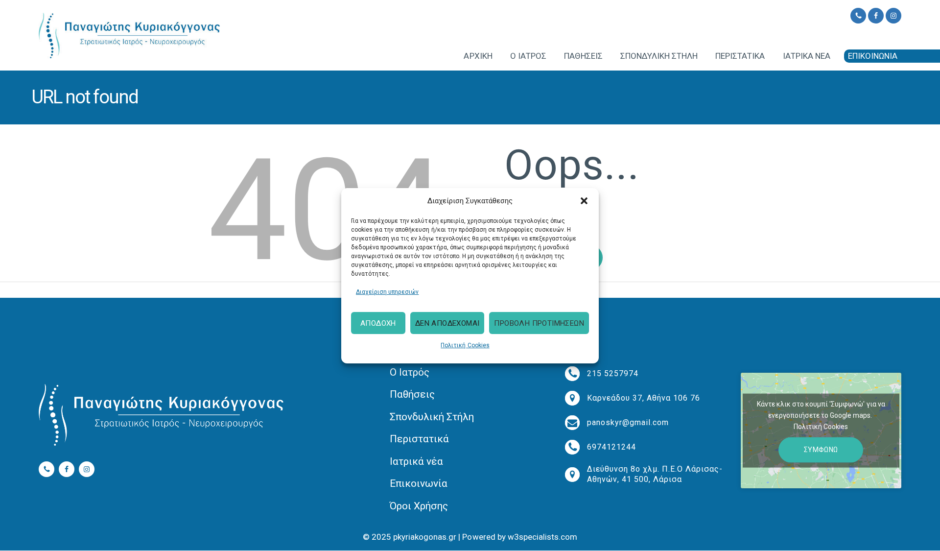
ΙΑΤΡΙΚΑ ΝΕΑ (806, 56)
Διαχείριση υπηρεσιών (387, 291)
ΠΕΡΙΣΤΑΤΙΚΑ (740, 56)
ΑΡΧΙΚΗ (478, 56)
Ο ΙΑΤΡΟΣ (528, 56)
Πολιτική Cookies (465, 345)
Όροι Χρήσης (419, 506)
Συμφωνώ (821, 450)
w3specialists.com (542, 537)
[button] (584, 201)
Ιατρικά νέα (416, 461)
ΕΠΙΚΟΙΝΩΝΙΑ (872, 56)
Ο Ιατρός (409, 372)
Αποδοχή (378, 323)
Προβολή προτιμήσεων (539, 323)
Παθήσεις (412, 394)
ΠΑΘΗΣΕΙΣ (583, 56)
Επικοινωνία (418, 483)
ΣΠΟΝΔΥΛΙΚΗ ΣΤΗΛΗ (659, 56)
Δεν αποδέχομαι (447, 323)
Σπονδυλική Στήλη (432, 417)
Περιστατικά (419, 439)
